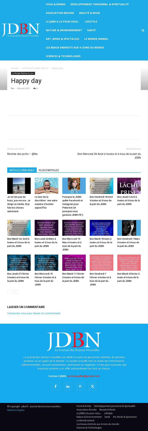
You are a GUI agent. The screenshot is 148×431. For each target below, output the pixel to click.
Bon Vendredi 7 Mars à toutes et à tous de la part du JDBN (128, 242)
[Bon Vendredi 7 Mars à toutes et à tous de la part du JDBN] (129, 228)
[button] (143, 30)
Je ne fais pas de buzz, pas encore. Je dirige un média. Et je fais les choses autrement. (18, 204)
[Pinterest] (27, 102)
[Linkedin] (44, 102)
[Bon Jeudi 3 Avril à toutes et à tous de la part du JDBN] (129, 186)
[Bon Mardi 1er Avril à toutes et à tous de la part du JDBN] (19, 228)
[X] (19, 102)
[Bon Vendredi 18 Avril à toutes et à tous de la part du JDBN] (101, 186)
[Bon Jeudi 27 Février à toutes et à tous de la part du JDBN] (19, 263)
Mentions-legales (16, 410)
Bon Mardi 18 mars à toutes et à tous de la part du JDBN (101, 242)
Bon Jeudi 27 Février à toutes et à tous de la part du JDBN (18, 277)
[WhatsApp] (35, 102)
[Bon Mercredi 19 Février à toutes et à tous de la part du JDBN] (46, 263)
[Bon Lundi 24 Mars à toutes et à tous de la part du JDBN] (46, 228)
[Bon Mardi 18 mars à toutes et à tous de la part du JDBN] (101, 228)
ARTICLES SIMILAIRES (21, 170)
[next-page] (15, 291)
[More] (52, 102)
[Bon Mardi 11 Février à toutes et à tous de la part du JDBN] (74, 263)
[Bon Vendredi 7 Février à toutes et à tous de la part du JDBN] (101, 263)
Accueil (14, 68)
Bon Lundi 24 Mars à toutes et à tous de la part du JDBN (46, 242)
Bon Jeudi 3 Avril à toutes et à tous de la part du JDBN (128, 200)
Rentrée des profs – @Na (22, 154)
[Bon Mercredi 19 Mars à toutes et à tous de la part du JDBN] (74, 228)
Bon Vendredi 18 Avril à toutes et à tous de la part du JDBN (101, 200)
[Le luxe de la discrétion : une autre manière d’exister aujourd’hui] (46, 186)
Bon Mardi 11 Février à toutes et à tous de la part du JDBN (73, 277)
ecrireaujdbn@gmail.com (83, 376)
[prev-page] (9, 291)
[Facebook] (10, 102)
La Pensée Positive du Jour (35, 68)
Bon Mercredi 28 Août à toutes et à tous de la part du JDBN (109, 155)
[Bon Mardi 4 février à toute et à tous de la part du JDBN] (129, 263)
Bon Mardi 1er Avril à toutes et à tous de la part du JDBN (18, 242)
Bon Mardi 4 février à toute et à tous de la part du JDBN (128, 277)
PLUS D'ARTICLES (49, 170)
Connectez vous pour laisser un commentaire (33, 313)
